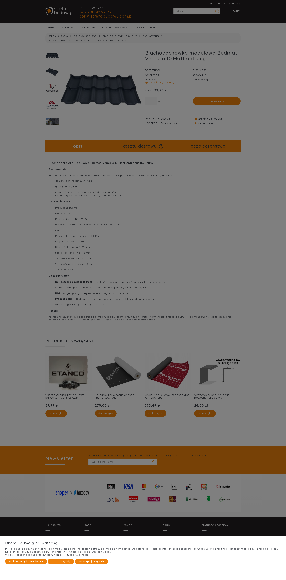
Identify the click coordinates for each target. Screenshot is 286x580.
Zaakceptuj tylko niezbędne (26, 561)
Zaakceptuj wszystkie (91, 561)
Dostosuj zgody (61, 561)
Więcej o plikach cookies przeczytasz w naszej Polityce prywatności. (47, 554)
